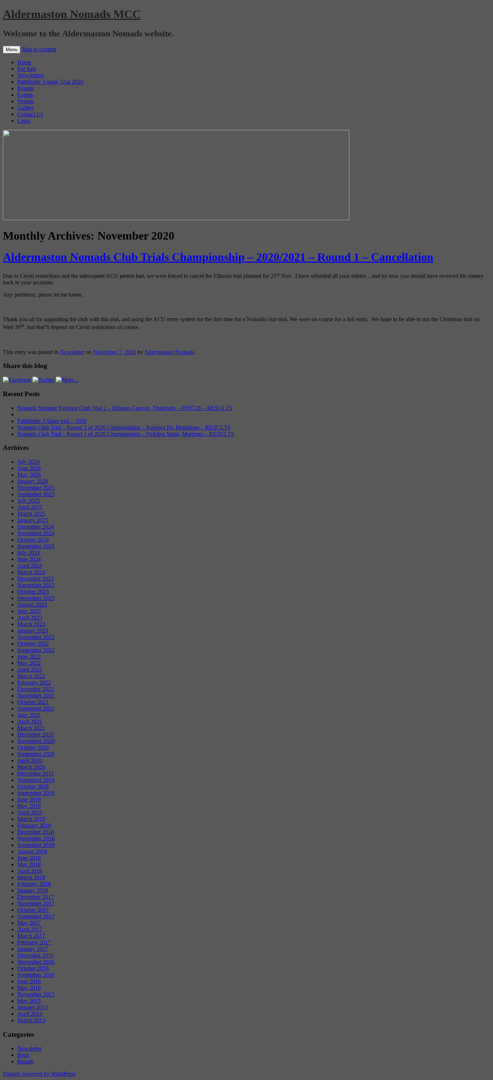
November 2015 (35, 994)
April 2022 (29, 669)
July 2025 (28, 501)
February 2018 (34, 884)
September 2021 (35, 708)
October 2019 (33, 786)
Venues (25, 101)
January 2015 (32, 1007)
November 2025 (35, 488)
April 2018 (29, 871)
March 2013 (31, 1020)
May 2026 (29, 475)
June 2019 (29, 799)
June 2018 (29, 858)
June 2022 (29, 656)
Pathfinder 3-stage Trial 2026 (50, 82)
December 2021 (35, 689)
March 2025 (31, 514)
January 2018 (32, 890)
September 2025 (35, 494)
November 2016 (35, 962)
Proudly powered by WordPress (39, 1074)
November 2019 (35, 780)
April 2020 (29, 760)
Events (25, 95)
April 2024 (29, 566)
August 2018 (32, 851)
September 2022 (35, 650)
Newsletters (30, 75)
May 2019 (29, 806)
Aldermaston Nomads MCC (72, 14)
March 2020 (31, 767)
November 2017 (35, 903)
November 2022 (35, 637)
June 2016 (29, 981)
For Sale (26, 69)
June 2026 (29, 468)
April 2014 (29, 1014)
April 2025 (29, 507)
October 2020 (33, 747)
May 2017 (29, 923)
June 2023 (29, 611)
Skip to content (39, 49)
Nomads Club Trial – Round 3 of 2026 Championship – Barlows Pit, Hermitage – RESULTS (124, 427)
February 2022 (34, 682)
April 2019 (29, 812)
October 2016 (33, 968)
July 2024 (28, 553)
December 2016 (35, 955)
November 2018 (35, 838)
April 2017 (29, 929)
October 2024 (33, 540)
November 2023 (35, 585)
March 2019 (31, 819)
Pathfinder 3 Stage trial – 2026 (52, 421)
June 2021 (29, 715)
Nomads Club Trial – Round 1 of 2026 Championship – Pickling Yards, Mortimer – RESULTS (125, 434)
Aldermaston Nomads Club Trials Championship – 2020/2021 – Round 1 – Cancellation (218, 256)
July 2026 (28, 462)
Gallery (25, 108)
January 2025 (32, 520)
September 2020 (35, 754)
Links (23, 121)
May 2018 (29, 864)
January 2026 (32, 481)
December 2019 (35, 773)
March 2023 (31, 624)
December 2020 (35, 734)
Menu (11, 49)
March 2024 (31, 572)
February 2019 (34, 825)
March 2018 (31, 877)
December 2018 (35, 832)
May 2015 (29, 1001)
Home (24, 62)
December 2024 (35, 527)
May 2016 (29, 988)
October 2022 (33, 643)
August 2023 (32, 605)
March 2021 (31, 728)
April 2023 (29, 618)
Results (25, 88)
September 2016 (35, 975)
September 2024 (35, 546)
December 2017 (35, 897)
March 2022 (31, 676)
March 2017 (31, 936)
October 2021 (33, 702)
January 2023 (32, 631)
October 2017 (33, 910)
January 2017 (32, 949)
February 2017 (34, 942)
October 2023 (33, 592)
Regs (23, 1055)
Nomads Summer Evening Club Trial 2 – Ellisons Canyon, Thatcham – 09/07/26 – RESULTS (124, 408)
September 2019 (35, 793)
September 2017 (35, 916)
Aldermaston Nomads (169, 352)
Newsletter (72, 352)
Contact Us (30, 114)
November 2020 (35, 741)
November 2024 (35, 533)
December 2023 (35, 579)
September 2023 (35, 598)
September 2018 (35, 845)
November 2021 (35, 695)
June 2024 (29, 559)
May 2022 (29, 663)
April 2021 (29, 721)
